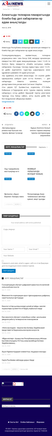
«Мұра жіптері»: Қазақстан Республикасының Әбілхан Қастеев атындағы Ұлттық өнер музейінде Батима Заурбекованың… (24, 341)
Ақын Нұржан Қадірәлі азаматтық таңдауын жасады (24, 352)
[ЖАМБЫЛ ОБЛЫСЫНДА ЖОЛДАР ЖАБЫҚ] (37, 159)
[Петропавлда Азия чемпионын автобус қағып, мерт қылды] (37, 185)
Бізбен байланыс (27, 422)
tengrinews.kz (8, 101)
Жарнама (40, 422)
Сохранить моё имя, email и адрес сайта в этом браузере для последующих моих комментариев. (25, 264)
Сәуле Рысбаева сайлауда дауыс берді (18, 360)
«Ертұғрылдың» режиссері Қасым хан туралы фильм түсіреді (12, 130)
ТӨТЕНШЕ (8, 153)
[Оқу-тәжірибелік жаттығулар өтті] (14, 159)
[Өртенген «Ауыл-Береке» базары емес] (14, 185)
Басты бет (14, 422)
